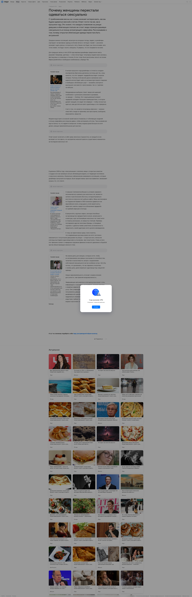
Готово (96, 307)
